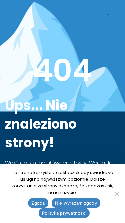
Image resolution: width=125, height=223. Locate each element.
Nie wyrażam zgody (76, 203)
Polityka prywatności (64, 213)
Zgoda (38, 203)
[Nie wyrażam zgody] (116, 193)
